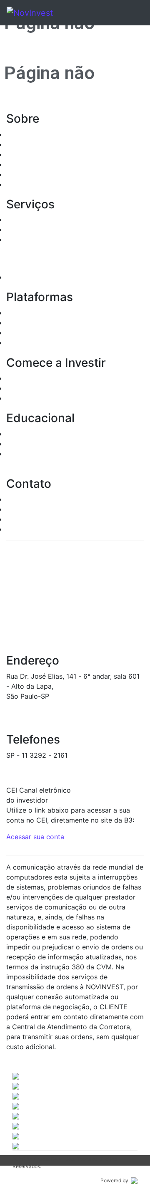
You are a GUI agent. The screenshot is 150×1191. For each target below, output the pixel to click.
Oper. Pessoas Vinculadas (46, 154)
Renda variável (29, 229)
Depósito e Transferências (47, 398)
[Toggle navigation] (125, 12)
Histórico (20, 134)
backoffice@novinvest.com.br (53, 765)
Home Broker (27, 313)
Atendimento (26, 499)
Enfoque (19, 333)
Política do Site (30, 184)
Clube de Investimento (41, 277)
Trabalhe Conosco (35, 529)
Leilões (17, 239)
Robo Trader (25, 343)
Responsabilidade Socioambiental (59, 174)
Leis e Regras (27, 164)
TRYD (15, 323)
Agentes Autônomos (38, 144)
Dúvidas (19, 509)
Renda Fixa (23, 219)
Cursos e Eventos (34, 444)
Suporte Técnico (32, 519)
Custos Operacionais (39, 388)
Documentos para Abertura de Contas (66, 378)
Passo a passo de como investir (56, 434)
